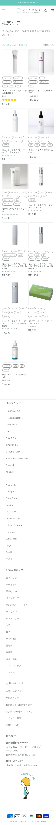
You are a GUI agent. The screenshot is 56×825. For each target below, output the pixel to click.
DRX (8, 431)
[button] (3, 10)
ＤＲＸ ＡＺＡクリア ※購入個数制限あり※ (14, 92)
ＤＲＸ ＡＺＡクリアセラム (40, 150)
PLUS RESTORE (14, 418)
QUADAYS (11, 511)
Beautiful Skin (13, 452)
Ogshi (9, 552)
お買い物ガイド (13, 691)
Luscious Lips (13, 518)
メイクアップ (12, 598)
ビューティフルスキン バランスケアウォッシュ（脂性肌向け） (14, 266)
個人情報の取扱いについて (19, 711)
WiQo (8, 545)
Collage (10, 491)
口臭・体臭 (11, 659)
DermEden (11, 424)
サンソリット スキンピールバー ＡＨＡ (40, 322)
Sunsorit (10, 465)
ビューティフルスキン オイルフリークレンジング (14, 151)
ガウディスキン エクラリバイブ (40, 92)
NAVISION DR (13, 411)
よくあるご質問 (13, 718)
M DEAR (10, 472)
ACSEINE (11, 485)
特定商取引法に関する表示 (19, 705)
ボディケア (11, 584)
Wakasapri (11, 539)
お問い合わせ (12, 725)
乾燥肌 (9, 645)
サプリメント (12, 611)
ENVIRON (11, 438)
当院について (12, 698)
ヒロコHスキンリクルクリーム (14, 210)
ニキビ (9, 632)
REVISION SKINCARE (17, 458)
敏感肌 (9, 652)
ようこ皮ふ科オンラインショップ (24, 821)
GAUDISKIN (12, 445)
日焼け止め (11, 591)
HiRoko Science (14, 525)
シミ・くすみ (12, 618)
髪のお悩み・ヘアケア (17, 605)
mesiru (9, 505)
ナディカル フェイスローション (14, 376)
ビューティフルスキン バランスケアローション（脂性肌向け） (14, 323)
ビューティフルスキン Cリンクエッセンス (40, 206)
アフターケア (12, 672)
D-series (10, 532)
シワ (8, 625)
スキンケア (11, 578)
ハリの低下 (11, 638)
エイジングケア (13, 665)
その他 (9, 559)
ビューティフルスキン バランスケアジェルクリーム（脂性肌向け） (40, 266)
